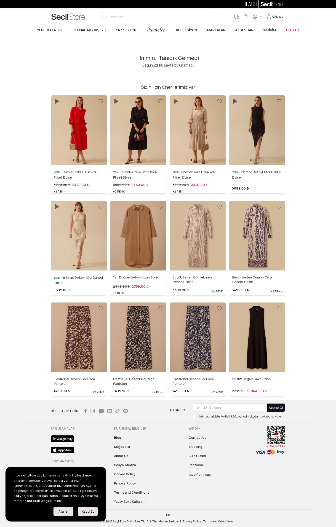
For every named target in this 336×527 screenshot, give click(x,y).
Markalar (216, 30)
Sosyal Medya (125, 465)
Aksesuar (244, 30)
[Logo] (68, 16)
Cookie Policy (125, 474)
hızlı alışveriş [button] (78, 153)
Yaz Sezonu (126, 30)
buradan (33, 501)
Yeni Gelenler (49, 30)
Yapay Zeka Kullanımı (130, 501)
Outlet (292, 30)
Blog (117, 437)
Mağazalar (122, 446)
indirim (269, 30)
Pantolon (156, 30)
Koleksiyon (186, 30)
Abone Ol (276, 407)
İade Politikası (200, 474)
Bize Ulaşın (197, 456)
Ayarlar (64, 511)
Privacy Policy (125, 483)
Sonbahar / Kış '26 (89, 30)
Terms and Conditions (131, 492)
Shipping (195, 446)
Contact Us (197, 437)
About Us (121, 456)
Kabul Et (88, 511)
